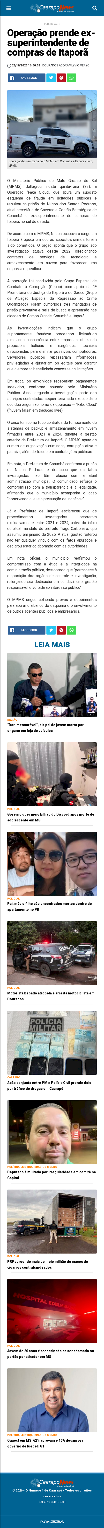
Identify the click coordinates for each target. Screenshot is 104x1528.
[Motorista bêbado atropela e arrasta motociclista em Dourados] (52, 953)
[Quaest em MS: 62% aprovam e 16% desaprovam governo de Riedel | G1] (52, 1400)
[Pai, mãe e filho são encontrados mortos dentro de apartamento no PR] (52, 863)
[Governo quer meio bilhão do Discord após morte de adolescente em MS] (52, 774)
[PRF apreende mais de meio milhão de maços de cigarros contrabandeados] (52, 1221)
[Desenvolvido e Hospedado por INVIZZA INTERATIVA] (52, 1522)
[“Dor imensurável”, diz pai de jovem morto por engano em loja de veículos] (52, 684)
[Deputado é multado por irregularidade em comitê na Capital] (52, 1131)
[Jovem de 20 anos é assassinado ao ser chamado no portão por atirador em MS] (52, 1311)
